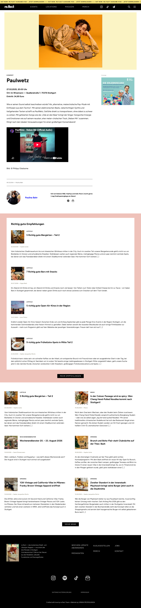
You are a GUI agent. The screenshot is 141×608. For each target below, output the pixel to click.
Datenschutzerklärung (61, 592)
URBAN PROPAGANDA (87, 602)
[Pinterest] (68, 201)
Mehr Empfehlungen (70, 376)
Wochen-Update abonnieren (80, 546)
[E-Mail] (73, 201)
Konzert (10, 75)
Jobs (117, 546)
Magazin (69, 7)
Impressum (85, 592)
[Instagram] (101, 7)
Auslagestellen (101, 546)
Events (33, 7)
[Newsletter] (114, 7)
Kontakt (119, 551)
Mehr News (70, 524)
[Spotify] (65, 578)
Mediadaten (78, 553)
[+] (59, 13)
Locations (51, 7)
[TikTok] (107, 7)
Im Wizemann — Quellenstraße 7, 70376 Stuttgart (33, 93)
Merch (85, 7)
